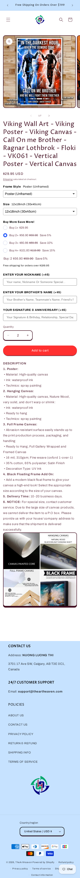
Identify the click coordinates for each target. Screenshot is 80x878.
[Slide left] (30, 115)
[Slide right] (49, 115)
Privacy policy (20, 868)
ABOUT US (16, 715)
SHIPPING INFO (19, 752)
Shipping (8, 179)
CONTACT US (17, 724)
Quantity (8, 326)
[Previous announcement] (7, 5)
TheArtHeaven (23, 862)
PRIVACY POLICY (20, 734)
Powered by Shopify (43, 862)
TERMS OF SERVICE (23, 761)
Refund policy (66, 862)
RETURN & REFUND (22, 743)
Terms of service (41, 868)
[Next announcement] (72, 5)
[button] (8, 19)
